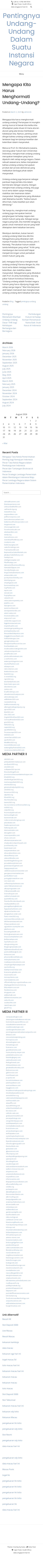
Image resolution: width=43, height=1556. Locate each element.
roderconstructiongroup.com (14, 820)
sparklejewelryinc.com (14, 1123)
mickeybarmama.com (12, 959)
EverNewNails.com (11, 646)
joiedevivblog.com (12, 1245)
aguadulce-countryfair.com (14, 926)
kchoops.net (10, 1227)
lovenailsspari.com (11, 894)
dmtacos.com (11, 1035)
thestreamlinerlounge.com (15, 1265)
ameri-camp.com (10, 613)
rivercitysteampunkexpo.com (16, 1225)
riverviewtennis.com (11, 980)
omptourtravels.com (13, 1278)
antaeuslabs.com (10, 575)
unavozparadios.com (12, 835)
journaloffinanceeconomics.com (17, 1293)
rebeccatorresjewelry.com (13, 600)
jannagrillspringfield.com (13, 906)
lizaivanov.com (11, 1047)
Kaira (23, 1547)
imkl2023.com (9, 735)
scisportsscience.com (13, 1301)
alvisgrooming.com (11, 944)
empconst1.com (10, 618)
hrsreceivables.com (11, 616)
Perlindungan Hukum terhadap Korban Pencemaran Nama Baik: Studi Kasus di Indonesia (31, 320)
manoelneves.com (11, 537)
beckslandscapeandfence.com (17, 1022)
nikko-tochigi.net (12, 1217)
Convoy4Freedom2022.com (14, 720)
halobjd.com (8, 557)
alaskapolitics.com (10, 532)
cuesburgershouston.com (15, 1029)
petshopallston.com (13, 1083)
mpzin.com (8, 590)
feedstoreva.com (10, 990)
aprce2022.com (9, 709)
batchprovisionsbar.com (13, 970)
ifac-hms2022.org (10, 800)
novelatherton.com (13, 1270)
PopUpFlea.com (9, 595)
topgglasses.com (12, 1088)
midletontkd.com (12, 1209)
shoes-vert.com (9, 838)
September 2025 (9, 362)
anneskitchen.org (12, 1095)
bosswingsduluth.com (12, 932)
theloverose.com (12, 1070)
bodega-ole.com (12, 1263)
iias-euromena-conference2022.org (17, 805)
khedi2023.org (9, 777)
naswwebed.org (10, 702)
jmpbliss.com (8, 603)
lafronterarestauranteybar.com (17, 1138)
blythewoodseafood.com (13, 949)
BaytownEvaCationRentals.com (15, 552)
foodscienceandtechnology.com (17, 1298)
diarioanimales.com (11, 830)
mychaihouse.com (10, 942)
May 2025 (6, 375)
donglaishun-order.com (12, 914)
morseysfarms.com (11, 977)
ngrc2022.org (8, 679)
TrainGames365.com (11, 550)
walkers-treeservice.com (15, 1169)
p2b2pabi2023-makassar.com (14, 762)
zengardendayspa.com (14, 1121)
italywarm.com (11, 1291)
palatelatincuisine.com (14, 1055)
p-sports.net (10, 1078)
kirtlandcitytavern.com (14, 1232)
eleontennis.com (10, 687)
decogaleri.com (9, 833)
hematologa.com (12, 1045)
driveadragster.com (13, 1042)
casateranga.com (12, 1164)
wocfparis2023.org (10, 764)
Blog (11, 301)
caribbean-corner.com (14, 1220)
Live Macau (7, 1330)
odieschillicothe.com (11, 858)
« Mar (5, 443)
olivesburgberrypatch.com (15, 1144)
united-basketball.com (14, 1108)
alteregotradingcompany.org (14, 707)
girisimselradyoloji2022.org (13, 787)
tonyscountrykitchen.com (13, 937)
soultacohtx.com (10, 1002)
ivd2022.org (8, 807)
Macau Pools (8, 1469)
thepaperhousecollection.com (17, 1182)
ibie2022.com (8, 712)
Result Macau (8, 1336)
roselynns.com (9, 542)
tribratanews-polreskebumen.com (18, 1280)
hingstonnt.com (9, 524)
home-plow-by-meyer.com (15, 1052)
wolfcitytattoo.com (12, 1133)
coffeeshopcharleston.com (14, 883)
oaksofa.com (9, 1000)
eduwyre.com (9, 666)
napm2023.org (9, 727)
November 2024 (9, 393)
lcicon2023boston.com (12, 745)
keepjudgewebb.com (13, 1199)
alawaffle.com (11, 1103)
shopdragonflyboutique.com (14, 965)
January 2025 (8, 387)
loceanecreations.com (14, 1240)
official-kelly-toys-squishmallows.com (17, 982)
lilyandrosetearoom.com (15, 1141)
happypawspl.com (10, 868)
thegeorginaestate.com (12, 947)
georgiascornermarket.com (14, 873)
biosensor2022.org (11, 792)
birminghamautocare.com (13, 934)
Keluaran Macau (9, 1417)
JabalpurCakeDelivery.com (13, 555)
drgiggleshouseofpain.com (14, 636)
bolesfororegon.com (13, 1260)
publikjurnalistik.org (13, 1285)
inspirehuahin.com (11, 626)
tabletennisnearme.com (13, 997)
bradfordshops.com (11, 692)
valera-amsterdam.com (14, 1247)
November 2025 (9, 359)
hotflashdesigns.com (11, 638)
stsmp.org (7, 535)
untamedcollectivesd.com (15, 1174)
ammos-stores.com (13, 1237)
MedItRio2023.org (10, 742)
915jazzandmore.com (12, 924)
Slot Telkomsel (8, 1400)
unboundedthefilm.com (12, 507)
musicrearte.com (10, 975)
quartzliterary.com (10, 899)
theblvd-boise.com (11, 671)
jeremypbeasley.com (11, 631)
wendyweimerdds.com (12, 611)
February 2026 (8, 350)
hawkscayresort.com (11, 825)
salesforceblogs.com (11, 547)
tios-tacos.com (11, 1111)
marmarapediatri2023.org (13, 782)
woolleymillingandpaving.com (16, 1156)
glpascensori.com (12, 1151)
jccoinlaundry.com (10, 845)
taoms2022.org (9, 802)
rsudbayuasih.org (12, 1283)
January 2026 (8, 353)
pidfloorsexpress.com (12, 517)
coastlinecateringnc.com (14, 1027)
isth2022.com (8, 759)
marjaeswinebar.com (11, 850)
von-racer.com (9, 881)
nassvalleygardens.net (14, 1273)
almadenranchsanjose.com (14, 694)
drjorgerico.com (9, 606)
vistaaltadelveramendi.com (16, 1024)
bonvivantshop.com (11, 585)
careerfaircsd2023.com (12, 737)
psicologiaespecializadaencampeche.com (21, 1032)
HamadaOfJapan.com (12, 567)
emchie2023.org (10, 784)
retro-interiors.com (11, 669)
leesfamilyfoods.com (11, 682)
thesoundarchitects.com (14, 1194)
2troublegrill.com (12, 1161)
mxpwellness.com (12, 1177)
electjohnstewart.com (14, 1275)
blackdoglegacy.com (13, 1057)
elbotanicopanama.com (12, 840)
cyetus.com (8, 689)
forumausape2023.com (12, 732)
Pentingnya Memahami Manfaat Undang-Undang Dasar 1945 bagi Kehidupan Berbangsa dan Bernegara (11, 322)
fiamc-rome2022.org (11, 916)
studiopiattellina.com (11, 904)
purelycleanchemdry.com (13, 578)
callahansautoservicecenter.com (16, 871)
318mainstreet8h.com (12, 891)
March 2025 (7, 381)
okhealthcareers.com (12, 502)
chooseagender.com (11, 527)
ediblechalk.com (10, 995)
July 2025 (6, 369)
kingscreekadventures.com (14, 572)
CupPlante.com (9, 588)
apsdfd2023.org (10, 730)
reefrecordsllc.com (12, 1100)
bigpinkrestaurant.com (12, 623)
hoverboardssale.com (12, 529)
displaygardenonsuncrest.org (15, 985)
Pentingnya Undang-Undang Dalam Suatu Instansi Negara (21, 39)
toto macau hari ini (10, 1365)
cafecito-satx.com (12, 1113)
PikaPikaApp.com (10, 562)
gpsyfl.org (7, 1008)
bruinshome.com (12, 1128)
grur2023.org (8, 722)
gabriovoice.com (12, 1073)
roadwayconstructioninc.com (14, 962)
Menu (21, 74)
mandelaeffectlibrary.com (13, 540)
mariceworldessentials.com (14, 919)
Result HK (6, 1319)
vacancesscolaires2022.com (14, 750)
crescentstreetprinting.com (15, 1037)
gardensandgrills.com (14, 1212)
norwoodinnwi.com (13, 1253)
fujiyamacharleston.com (13, 909)
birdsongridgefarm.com (14, 1242)
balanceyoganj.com (11, 545)
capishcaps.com (10, 1005)
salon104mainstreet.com (13, 886)
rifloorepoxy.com (12, 1154)
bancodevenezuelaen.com (14, 519)
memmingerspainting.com (13, 628)
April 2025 (6, 378)
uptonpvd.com (11, 1159)
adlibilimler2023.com (11, 699)
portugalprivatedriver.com (13, 878)
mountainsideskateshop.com (16, 1230)
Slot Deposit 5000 (10, 1325)
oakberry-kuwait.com (11, 896)
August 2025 (8, 365)
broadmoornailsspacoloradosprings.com (21, 1090)
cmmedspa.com (11, 1207)
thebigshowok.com (13, 1062)
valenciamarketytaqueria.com (17, 1098)
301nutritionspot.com (13, 1235)
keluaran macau (9, 1377)
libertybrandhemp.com (14, 1250)
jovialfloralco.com (10, 654)
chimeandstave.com (13, 1065)
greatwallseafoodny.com (15, 1067)
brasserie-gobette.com (12, 972)
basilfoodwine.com (13, 1214)
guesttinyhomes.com (13, 1050)
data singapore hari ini (19, 7)
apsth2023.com (9, 740)
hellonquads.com (10, 828)
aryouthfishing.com (13, 1106)
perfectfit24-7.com (10, 876)
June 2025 (6, 372)
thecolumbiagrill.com (11, 772)
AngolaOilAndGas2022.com (14, 717)
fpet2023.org (8, 674)
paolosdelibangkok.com (13, 952)
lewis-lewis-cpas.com (11, 684)
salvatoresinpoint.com (12, 651)
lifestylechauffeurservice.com (15, 643)
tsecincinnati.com (10, 817)
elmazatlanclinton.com (12, 853)
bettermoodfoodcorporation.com (16, 522)
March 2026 (7, 347)
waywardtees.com (10, 514)
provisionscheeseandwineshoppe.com (18, 774)
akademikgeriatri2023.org (13, 779)
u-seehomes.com (10, 659)
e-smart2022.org (10, 676)
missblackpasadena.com (15, 1093)
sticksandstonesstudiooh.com (17, 1166)
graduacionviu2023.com (14, 1116)
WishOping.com (9, 580)
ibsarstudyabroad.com (12, 812)
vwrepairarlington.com (14, 1017)
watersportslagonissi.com (13, 661)
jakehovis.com (9, 929)
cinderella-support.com (12, 621)
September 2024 (9, 399)
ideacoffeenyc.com (11, 855)
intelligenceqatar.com (12, 560)
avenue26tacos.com (13, 1085)
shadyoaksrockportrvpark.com (15, 843)
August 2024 (8, 402)
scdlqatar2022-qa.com (12, 769)
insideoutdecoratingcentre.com (15, 649)
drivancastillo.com (12, 1204)
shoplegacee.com (10, 583)
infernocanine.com (13, 1179)
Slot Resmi (7, 1434)
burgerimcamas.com (13, 1306)
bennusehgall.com (11, 815)
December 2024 (9, 390)
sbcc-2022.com (9, 714)
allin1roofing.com (12, 1197)
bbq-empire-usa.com (11, 987)
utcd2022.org (8, 790)
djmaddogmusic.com (13, 1192)
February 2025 (8, 384)
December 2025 (9, 356)
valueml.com (8, 598)
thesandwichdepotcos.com (14, 633)
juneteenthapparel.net (14, 1288)
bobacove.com (9, 954)
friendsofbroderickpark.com (14, 901)
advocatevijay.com (11, 697)
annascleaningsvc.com (14, 1131)
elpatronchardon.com (12, 911)
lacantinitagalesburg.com (13, 861)
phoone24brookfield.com (13, 957)
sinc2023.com (9, 767)
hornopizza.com (12, 1040)
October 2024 (8, 396)
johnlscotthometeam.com (13, 656)
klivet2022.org (9, 797)
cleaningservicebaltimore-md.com (18, 1019)
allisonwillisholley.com (14, 1184)
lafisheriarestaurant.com (13, 921)
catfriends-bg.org (10, 509)
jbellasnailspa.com (11, 939)
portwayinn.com (12, 1189)
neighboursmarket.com (14, 1255)
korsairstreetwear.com (14, 1080)
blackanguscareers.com (14, 1258)
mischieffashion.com (11, 664)
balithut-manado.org (11, 704)
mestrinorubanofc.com (14, 1268)
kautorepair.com (10, 848)
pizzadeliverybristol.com (13, 863)
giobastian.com (11, 1149)
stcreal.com (8, 593)
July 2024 (6, 405)
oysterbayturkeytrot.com (15, 1136)
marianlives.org (9, 512)
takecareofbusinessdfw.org (14, 565)
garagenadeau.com (11, 641)
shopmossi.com (11, 1171)
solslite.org (10, 1187)
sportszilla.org (9, 967)
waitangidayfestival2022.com (14, 747)
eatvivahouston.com (13, 1060)
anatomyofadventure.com (15, 1202)
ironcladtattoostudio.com (15, 1126)
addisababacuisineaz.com (15, 1303)
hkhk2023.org (9, 725)
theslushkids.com (12, 1146)
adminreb (27, 112)
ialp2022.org (8, 795)
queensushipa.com (11, 608)
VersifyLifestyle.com (11, 570)
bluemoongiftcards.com (14, 1222)
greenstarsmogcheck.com (13, 866)
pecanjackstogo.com (13, 1118)
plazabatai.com (9, 823)
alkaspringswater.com (12, 888)
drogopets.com (9, 992)
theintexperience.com (12, 504)
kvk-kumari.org (11, 1296)
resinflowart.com (12, 1075)
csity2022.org (8, 810)
